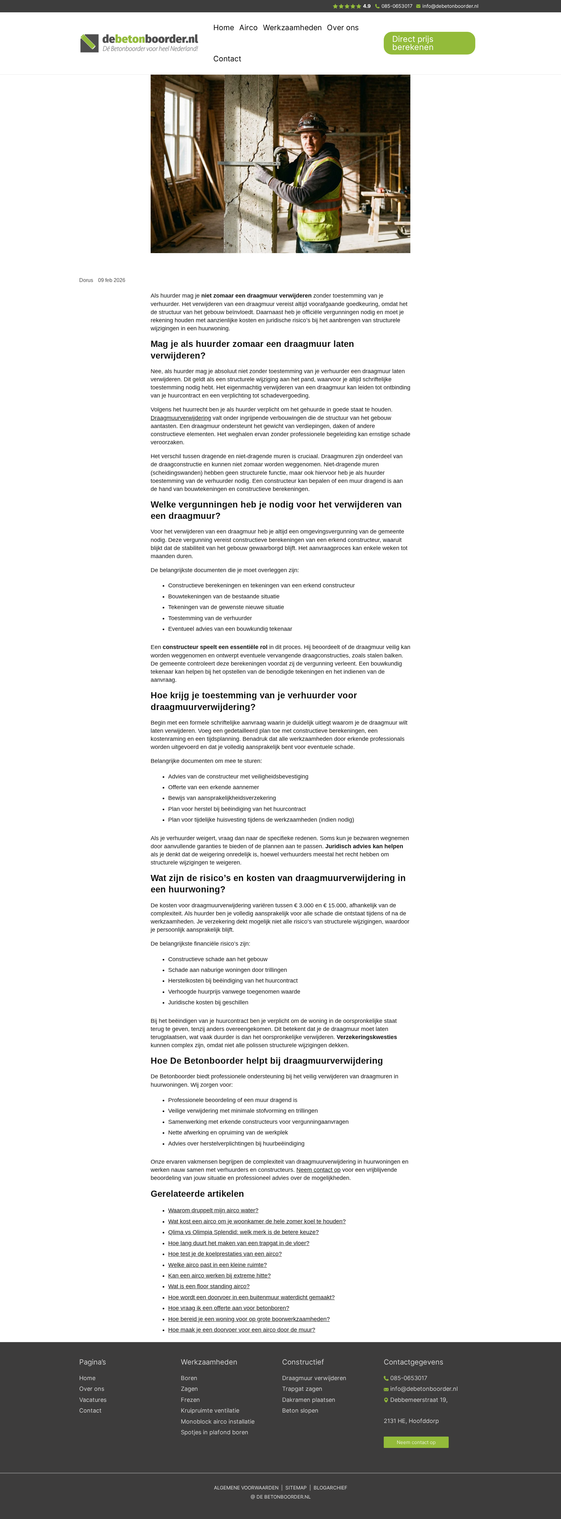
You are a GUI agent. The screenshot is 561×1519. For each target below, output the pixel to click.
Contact (227, 58)
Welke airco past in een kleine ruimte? (217, 1265)
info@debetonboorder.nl (450, 6)
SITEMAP (296, 1488)
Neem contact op (318, 1170)
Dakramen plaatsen (308, 1399)
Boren (189, 1378)
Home (223, 27)
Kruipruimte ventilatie (210, 1410)
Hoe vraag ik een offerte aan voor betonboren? (228, 1308)
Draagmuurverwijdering (181, 418)
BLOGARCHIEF (330, 1488)
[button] (433, 43)
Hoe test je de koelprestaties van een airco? (225, 1254)
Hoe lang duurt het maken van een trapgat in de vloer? (238, 1243)
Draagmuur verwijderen (314, 1378)
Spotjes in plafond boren (214, 1432)
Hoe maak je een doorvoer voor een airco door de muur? (241, 1330)
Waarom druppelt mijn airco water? (213, 1210)
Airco (248, 27)
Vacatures (92, 1399)
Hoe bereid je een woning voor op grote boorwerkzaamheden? (249, 1319)
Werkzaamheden (292, 27)
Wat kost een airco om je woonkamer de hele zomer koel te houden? (257, 1221)
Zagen (189, 1388)
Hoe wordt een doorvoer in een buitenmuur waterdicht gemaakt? (251, 1297)
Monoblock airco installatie (218, 1421)
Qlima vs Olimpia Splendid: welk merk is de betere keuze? (243, 1232)
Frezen (190, 1399)
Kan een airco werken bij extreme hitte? (219, 1275)
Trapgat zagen (302, 1388)
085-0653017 (397, 6)
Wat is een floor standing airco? (209, 1286)
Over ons (343, 27)
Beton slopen (300, 1410)
